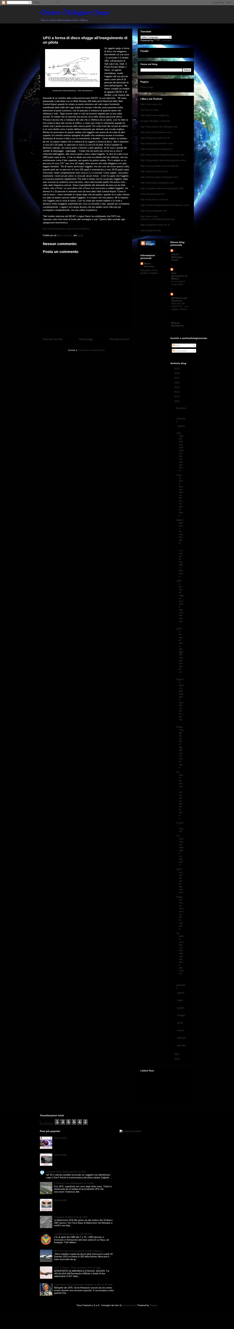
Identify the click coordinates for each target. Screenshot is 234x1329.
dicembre (181, 408)
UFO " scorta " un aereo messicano (179, 881)
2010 (177, 1058)
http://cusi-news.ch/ (150, 104)
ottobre (181, 426)
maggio (181, 1015)
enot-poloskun (129, 1305)
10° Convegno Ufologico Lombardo (179, 850)
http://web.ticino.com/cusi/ (154, 199)
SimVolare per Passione (179, 299)
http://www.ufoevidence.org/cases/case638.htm (66, 228)
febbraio (181, 1037)
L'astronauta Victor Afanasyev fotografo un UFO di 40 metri (83, 1284)
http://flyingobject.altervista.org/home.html (163, 160)
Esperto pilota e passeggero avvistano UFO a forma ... (179, 701)
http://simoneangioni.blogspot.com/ (159, 177)
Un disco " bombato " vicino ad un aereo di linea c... (179, 795)
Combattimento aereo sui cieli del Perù (73, 1234)
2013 (177, 396)
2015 (177, 387)
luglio (180, 1000)
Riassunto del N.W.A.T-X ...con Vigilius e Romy (179, 306)
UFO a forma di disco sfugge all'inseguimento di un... (179, 651)
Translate (166, 40)
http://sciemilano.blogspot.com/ (157, 182)
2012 (177, 401)
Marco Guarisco (149, 265)
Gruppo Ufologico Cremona (155, 121)
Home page (86, 339)
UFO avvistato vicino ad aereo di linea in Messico (78, 1251)
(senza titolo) (60, 1138)
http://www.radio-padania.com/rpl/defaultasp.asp (157, 218)
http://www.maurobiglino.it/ (154, 115)
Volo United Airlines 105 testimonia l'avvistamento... (179, 452)
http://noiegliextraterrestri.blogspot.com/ (161, 188)
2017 (177, 377)
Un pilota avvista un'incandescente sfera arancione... (179, 955)
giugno (180, 1007)
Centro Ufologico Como (74, 13)
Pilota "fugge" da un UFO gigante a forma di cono (179, 747)
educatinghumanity (150, 230)
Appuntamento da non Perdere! (179, 531)
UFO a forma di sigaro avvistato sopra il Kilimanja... (179, 602)
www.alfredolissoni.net (152, 194)
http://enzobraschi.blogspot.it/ (156, 149)
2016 (177, 382)
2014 (177, 391)
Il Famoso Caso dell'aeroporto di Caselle (74, 1183)
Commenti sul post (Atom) (91, 350)
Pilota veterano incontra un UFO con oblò (179, 913)
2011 (177, 1054)
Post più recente (53, 339)
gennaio (181, 1045)
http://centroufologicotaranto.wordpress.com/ (164, 205)
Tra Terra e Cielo (149, 109)
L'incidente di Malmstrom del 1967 (71, 1217)
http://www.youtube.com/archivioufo (159, 166)
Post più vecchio (119, 339)
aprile (180, 1022)
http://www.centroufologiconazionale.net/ (162, 154)
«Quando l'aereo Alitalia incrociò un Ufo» (66, 1171)
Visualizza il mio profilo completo (149, 271)
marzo (180, 1030)
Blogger (153, 1305)
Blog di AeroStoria (177, 324)
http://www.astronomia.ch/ (154, 171)
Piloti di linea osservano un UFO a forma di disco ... (179, 495)
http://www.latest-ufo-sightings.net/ (159, 126)
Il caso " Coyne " (179, 827)
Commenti (180, 350)
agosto (180, 992)
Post (177, 345)
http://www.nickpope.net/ (153, 210)
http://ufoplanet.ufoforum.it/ (155, 137)
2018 (177, 373)
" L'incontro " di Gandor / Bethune (179, 562)
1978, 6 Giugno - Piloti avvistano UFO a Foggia (77, 1267)
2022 (177, 368)
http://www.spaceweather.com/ (156, 143)
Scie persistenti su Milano (179, 276)
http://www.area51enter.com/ (155, 132)
